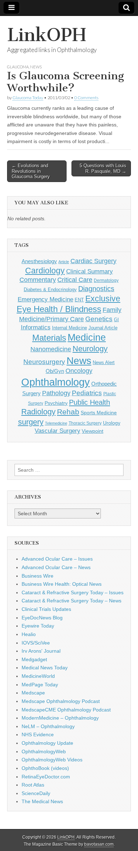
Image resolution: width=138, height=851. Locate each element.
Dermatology (106, 280)
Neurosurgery (44, 361)
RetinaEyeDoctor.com (46, 776)
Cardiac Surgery (93, 261)
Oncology (78, 370)
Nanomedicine (50, 349)
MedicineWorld (38, 676)
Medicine (87, 337)
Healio (29, 634)
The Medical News (42, 801)
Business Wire (37, 576)
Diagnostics (96, 289)
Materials (49, 337)
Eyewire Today (38, 626)
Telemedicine (56, 423)
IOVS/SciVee (36, 643)
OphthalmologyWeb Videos (52, 759)
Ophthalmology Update (47, 743)
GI (116, 319)
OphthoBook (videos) (45, 768)
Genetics (99, 319)
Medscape (33, 693)
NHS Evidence (38, 734)
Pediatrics (87, 393)
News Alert (104, 362)
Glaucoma (18, 66)
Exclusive (102, 298)
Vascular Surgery (57, 430)
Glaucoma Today (27, 97)
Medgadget (34, 659)
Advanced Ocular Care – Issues (57, 559)
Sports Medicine (99, 412)
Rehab (68, 412)
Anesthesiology (39, 261)
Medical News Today (45, 667)
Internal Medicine (69, 327)
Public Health (89, 402)
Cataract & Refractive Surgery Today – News (71, 600)
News (36, 66)
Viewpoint (92, 431)
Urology (111, 423)
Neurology (90, 348)
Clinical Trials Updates (46, 609)
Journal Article (102, 327)
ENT (79, 299)
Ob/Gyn (55, 371)
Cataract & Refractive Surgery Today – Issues (72, 592)
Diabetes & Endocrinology (50, 289)
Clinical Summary (89, 271)
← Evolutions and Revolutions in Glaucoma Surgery (31, 171)
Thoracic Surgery (85, 423)
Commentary (37, 279)
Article (63, 262)
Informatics (36, 327)
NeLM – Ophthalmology (48, 726)
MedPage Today (40, 684)
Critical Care (74, 279)
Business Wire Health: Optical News (62, 584)
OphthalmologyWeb (44, 751)
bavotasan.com (99, 844)
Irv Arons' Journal (41, 651)
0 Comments (86, 97)
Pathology (56, 393)
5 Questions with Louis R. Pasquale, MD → (103, 168)
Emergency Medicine (45, 299)
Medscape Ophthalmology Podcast (61, 701)
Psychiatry (56, 403)
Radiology (38, 411)
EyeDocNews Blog (42, 617)
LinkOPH (46, 35)
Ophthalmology (55, 382)
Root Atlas (33, 785)
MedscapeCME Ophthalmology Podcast (66, 710)
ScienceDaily (36, 793)
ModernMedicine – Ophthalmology (60, 718)
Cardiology (45, 270)
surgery (31, 422)
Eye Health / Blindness (59, 309)
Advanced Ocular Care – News (56, 567)
